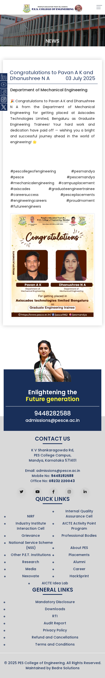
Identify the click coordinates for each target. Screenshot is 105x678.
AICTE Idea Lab (55, 583)
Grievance (30, 535)
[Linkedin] (85, 491)
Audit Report (55, 623)
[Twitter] (21, 491)
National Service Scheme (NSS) (31, 545)
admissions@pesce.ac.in (52, 420)
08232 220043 (62, 480)
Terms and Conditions (55, 644)
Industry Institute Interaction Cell (31, 526)
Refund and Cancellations (55, 637)
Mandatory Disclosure (55, 601)
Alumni (79, 561)
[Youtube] (37, 491)
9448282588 (52, 413)
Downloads (55, 609)
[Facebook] (53, 491)
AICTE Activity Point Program (79, 526)
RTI (55, 616)
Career (79, 569)
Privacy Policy (55, 630)
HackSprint (79, 576)
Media (30, 569)
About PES (79, 547)
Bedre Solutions (66, 668)
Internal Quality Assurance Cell (79, 514)
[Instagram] (69, 491)
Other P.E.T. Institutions (31, 554)
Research (30, 561)
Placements (79, 554)
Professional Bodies (79, 535)
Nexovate (30, 576)
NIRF (30, 516)
